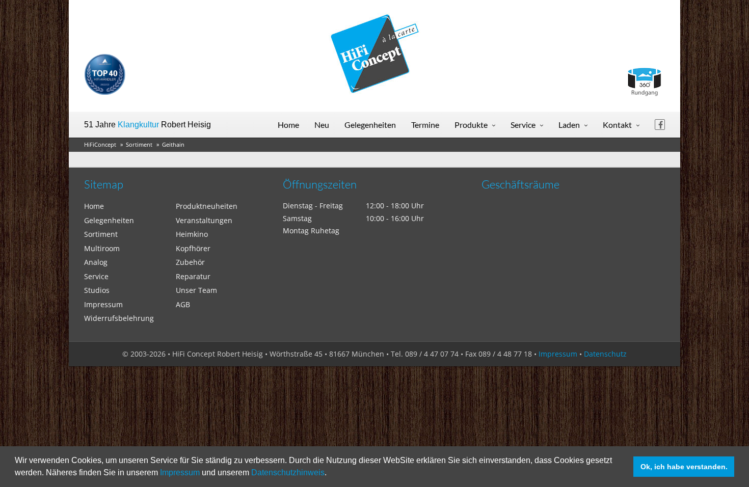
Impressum (180, 472)
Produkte (471, 124)
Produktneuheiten (206, 206)
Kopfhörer (193, 248)
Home (288, 124)
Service (523, 124)
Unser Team (196, 290)
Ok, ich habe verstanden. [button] (684, 467)
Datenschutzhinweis (288, 472)
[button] (330, 473)
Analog (96, 262)
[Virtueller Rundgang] (644, 78)
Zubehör (190, 262)
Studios (97, 290)
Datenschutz (605, 354)
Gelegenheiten (370, 124)
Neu (321, 124)
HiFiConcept (100, 144)
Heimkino (192, 234)
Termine (425, 124)
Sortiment (139, 144)
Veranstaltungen (204, 220)
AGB (183, 304)
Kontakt (617, 124)
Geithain (173, 144)
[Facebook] (660, 125)
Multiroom (102, 248)
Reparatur (193, 276)
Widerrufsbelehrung (119, 318)
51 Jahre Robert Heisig (147, 124)
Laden (569, 124)
